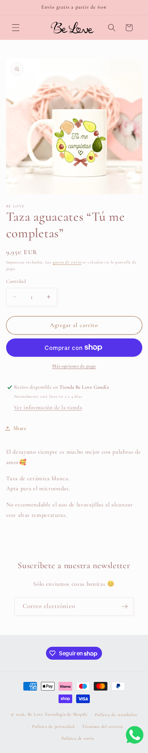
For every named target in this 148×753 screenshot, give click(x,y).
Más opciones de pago (74, 366)
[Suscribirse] (124, 606)
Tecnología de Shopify (66, 714)
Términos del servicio (102, 726)
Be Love (35, 714)
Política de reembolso (116, 714)
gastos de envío (67, 262)
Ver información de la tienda (48, 407)
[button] (15, 27)
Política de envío (77, 738)
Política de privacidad (53, 726)
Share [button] (20, 428)
